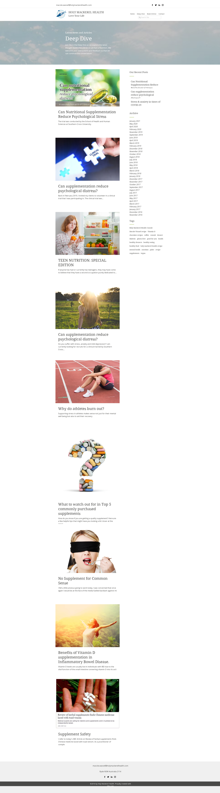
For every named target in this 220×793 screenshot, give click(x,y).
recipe (157, 250)
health (160, 239)
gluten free (141, 239)
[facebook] (152, 5)
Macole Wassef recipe (137, 231)
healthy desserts (135, 242)
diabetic (132, 239)
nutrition (145, 250)
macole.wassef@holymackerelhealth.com (74, 5)
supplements (134, 253)
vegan (143, 253)
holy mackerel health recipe (151, 246)
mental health (134, 250)
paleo (152, 250)
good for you (152, 239)
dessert (160, 235)
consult (153, 235)
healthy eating (149, 242)
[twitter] (156, 5)
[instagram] (163, 5)
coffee (146, 235)
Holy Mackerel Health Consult (141, 228)
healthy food (134, 246)
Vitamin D (151, 231)
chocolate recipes (136, 235)
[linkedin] (159, 5)
